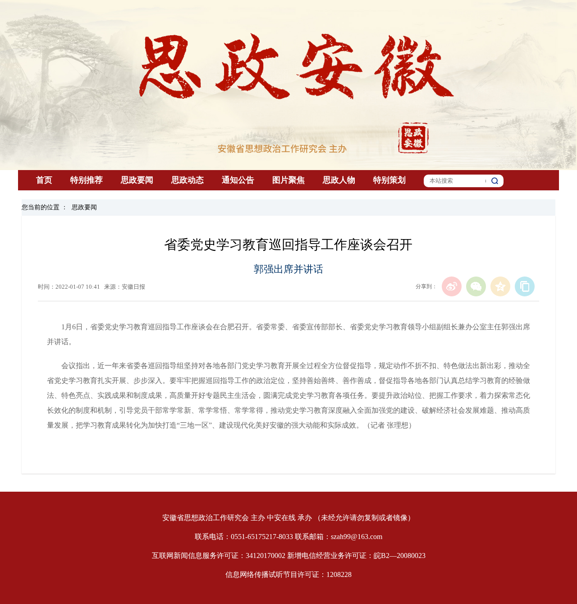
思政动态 (187, 179)
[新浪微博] (452, 286)
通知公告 (238, 179)
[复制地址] (525, 286)
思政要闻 (137, 179)
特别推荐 (86, 179)
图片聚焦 (288, 179)
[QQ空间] (500, 286)
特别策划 (389, 179)
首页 (44, 179)
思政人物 (339, 179)
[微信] (476, 286)
